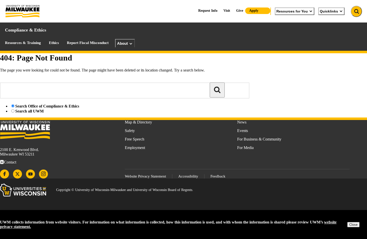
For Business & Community (259, 139)
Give (239, 10)
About (122, 43)
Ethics (54, 43)
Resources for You (292, 11)
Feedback (217, 176)
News (241, 122)
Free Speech (134, 139)
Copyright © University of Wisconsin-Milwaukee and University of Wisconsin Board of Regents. (124, 190)
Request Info (207, 10)
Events (242, 130)
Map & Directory (138, 122)
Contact (10, 162)
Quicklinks (329, 11)
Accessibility (188, 176)
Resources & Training (23, 43)
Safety (130, 130)
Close (353, 224)
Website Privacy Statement (145, 176)
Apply (253, 10)
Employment (135, 148)
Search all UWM (29, 111)
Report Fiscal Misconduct (88, 43)
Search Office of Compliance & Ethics (47, 106)
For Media (245, 148)
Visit (226, 10)
